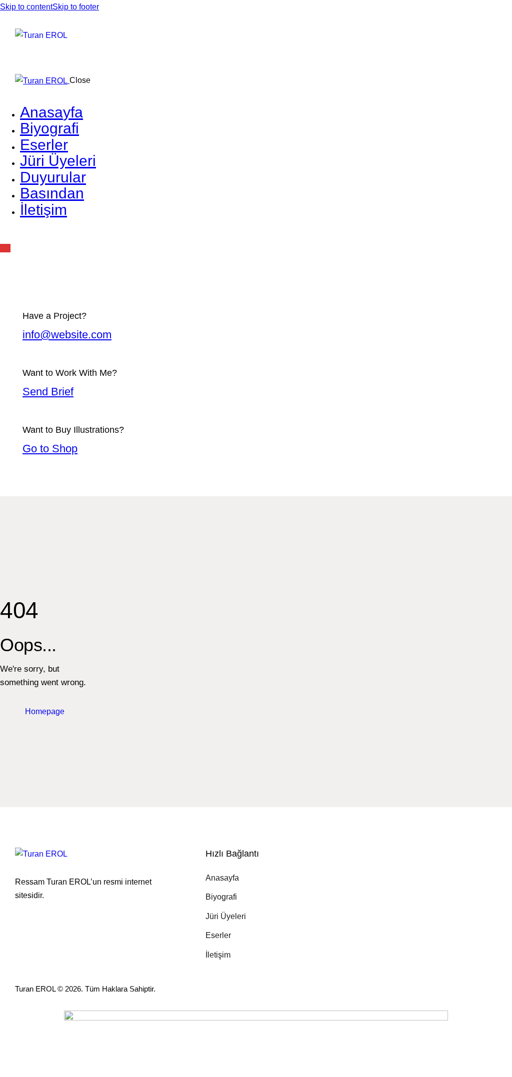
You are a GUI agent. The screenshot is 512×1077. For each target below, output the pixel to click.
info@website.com (67, 334)
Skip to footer (75, 6)
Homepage (44, 711)
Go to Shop (50, 448)
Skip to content (26, 6)
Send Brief (48, 391)
